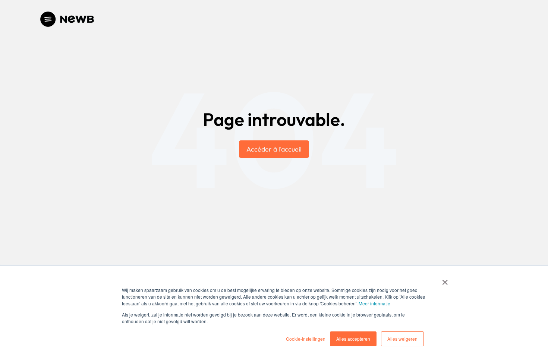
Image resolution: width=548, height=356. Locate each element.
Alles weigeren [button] (402, 339)
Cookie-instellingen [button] (305, 339)
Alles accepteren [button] (353, 339)
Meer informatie (374, 303)
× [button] (445, 279)
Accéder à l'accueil (274, 149)
